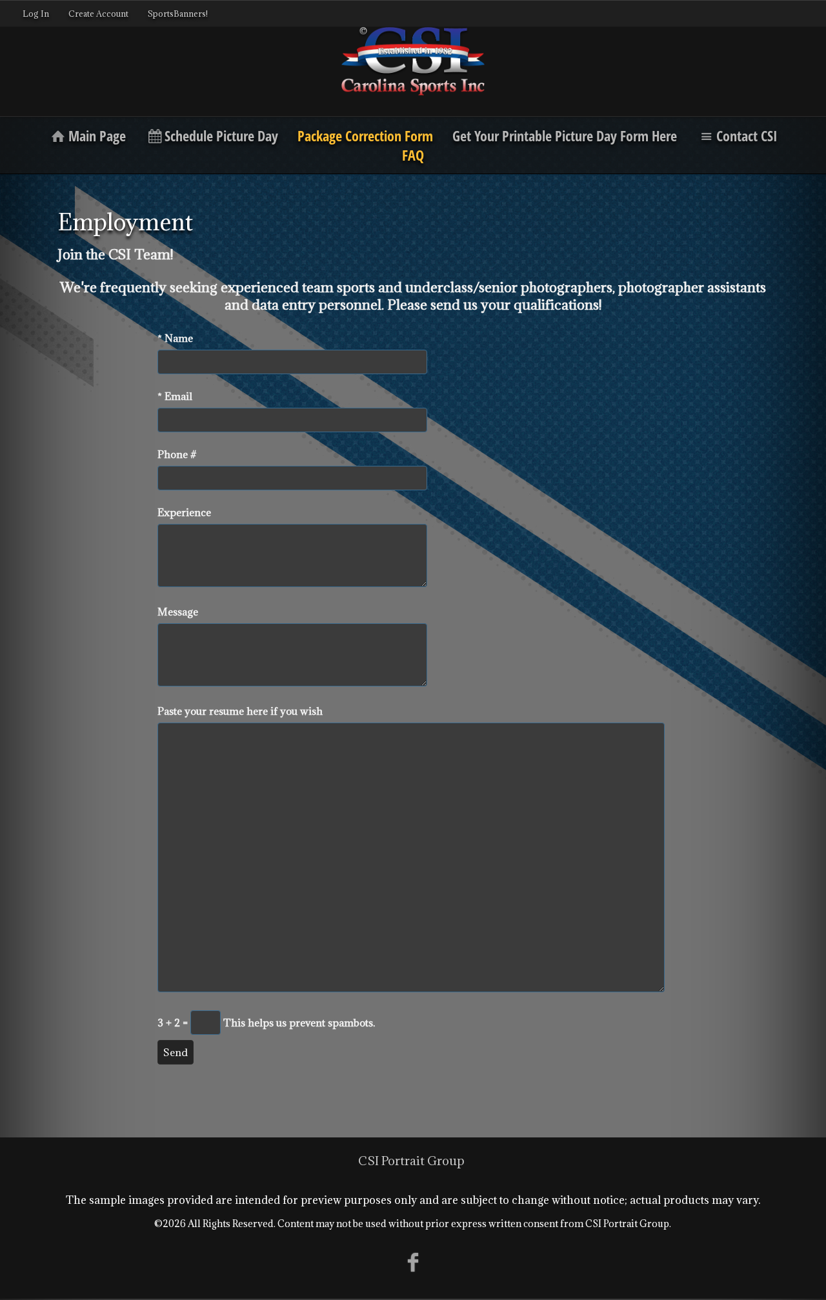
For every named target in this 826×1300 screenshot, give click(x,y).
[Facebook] (413, 1261)
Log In (36, 13)
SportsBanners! (178, 13)
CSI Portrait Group (411, 1160)
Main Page (97, 135)
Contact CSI (747, 135)
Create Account (98, 13)
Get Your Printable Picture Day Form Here (564, 135)
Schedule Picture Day (221, 135)
